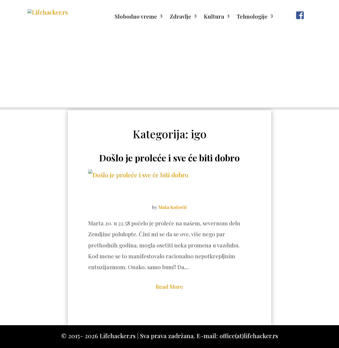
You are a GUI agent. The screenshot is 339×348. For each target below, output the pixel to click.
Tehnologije (252, 17)
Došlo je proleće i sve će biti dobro (169, 158)
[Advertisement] (169, 70)
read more (169, 286)
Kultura (214, 17)
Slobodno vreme (136, 17)
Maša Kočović (172, 207)
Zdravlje (180, 17)
